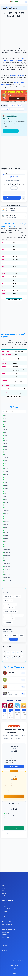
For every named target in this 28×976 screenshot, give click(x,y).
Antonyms (14, 635)
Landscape (7, 544)
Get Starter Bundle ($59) (10, 131)
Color (5, 435)
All (2, 246)
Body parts (7, 549)
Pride (3, 269)
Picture (6, 527)
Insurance (6, 538)
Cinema (6, 485)
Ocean (6, 443)
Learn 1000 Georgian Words (14, 299)
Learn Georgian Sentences (14, 396)
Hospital (6, 519)
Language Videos (6, 932)
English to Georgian (9, 7)
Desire (3, 290)
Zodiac (6, 460)
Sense (3, 273)
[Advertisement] (14, 33)
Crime (5, 452)
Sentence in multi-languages (8, 929)
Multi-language (8, 596)
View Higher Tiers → (10, 133)
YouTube (5, 950)
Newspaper (7, 560)
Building (6, 524)
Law (5, 421)
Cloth (5, 446)
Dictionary (4, 916)
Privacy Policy (14, 962)
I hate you (4, 363)
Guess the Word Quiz (9, 618)
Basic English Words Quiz (10, 604)
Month (5, 438)
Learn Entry (7, 960)
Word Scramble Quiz (18, 615)
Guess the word (5, 937)
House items (7, 574)
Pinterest (5, 953)
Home (2, 7)
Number (6, 468)
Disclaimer (14, 968)
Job (5, 418)
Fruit (5, 440)
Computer (6, 507)
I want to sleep (5, 376)
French (3, 890)
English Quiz (4, 934)
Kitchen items (7, 577)
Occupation (7, 552)
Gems (5, 424)
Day (5, 415)
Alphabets (13, 109)
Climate (6, 493)
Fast (3, 256)
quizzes (22, 75)
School (6, 474)
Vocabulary (5, 109)
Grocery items (7, 580)
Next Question (11, 197)
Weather (6, 496)
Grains (5, 479)
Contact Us (14, 970)
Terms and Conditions (14, 965)
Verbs (21, 635)
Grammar (20, 109)
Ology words (7, 566)
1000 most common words (8, 924)
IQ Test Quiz (7, 615)
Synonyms (7, 635)
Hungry (3, 297)
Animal (6, 471)
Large (3, 276)
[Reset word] (23, 198)
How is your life (5, 388)
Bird (5, 432)
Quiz (19, 105)
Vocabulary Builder (6, 908)
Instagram (5, 947)
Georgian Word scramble (19, 7)
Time (5, 426)
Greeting (6, 521)
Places (6, 477)
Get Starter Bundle (14, 766)
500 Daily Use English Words (8, 927)
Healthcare (7, 558)
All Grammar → (13, 639)
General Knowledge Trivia (10, 611)
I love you (4, 366)
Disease (6, 491)
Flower (6, 463)
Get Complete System (14, 828)
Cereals (6, 499)
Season (6, 457)
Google (6, 488)
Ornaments (7, 546)
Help (3, 259)
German (3, 883)
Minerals (6, 510)
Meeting (6, 505)
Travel (5, 482)
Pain (3, 263)
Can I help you (5, 370)
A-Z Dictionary (12, 105)
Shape (5, 449)
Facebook (5, 945)
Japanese (4, 893)
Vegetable (6, 535)
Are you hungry (5, 385)
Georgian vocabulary (13, 48)
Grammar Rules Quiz (9, 607)
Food (5, 429)
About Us (14, 973)
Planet (5, 454)
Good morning (5, 351)
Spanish (3, 888)
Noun (6, 639)
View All (3, 895)
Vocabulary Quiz (8, 622)
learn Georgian (8, 54)
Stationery (6, 541)
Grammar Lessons (6, 911)
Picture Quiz (17, 596)
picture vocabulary (14, 75)
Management (7, 569)
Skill (3, 280)
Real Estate (7, 563)
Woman (3, 293)
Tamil (3, 885)
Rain (3, 266)
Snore (3, 252)
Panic (3, 283)
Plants (5, 466)
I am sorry (4, 373)
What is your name (6, 354)
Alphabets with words (7, 906)
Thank (3, 286)
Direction (6, 532)
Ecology (6, 502)
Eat (2, 242)
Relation (6, 530)
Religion (6, 516)
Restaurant (7, 555)
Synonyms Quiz (8, 600)
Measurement (7, 572)
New (3, 249)
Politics (6, 513)
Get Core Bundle (14, 796)
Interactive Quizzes (6, 914)
